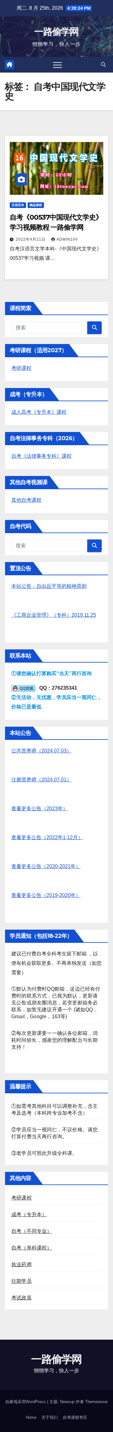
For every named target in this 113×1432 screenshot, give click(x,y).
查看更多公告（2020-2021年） (46, 866)
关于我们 (49, 1417)
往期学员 (21, 1281)
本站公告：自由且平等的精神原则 (49, 586)
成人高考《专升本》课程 (39, 412)
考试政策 (21, 1297)
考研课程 (21, 368)
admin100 (67, 239)
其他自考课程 (26, 500)
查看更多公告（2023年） (39, 808)
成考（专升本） (29, 1214)
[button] (103, 64)
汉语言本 (18, 205)
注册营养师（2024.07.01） (41, 779)
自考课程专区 (75, 1417)
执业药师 (21, 1264)
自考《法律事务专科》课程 (41, 456)
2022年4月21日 (31, 239)
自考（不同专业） (31, 1231)
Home (31, 1417)
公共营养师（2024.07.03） (41, 750)
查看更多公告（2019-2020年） (46, 895)
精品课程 (36, 205)
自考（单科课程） (31, 1247)
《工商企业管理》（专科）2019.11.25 (53, 615)
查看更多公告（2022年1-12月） (47, 837)
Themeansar (96, 1401)
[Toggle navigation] (57, 64)
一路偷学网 (56, 31)
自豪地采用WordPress (26, 1401)
